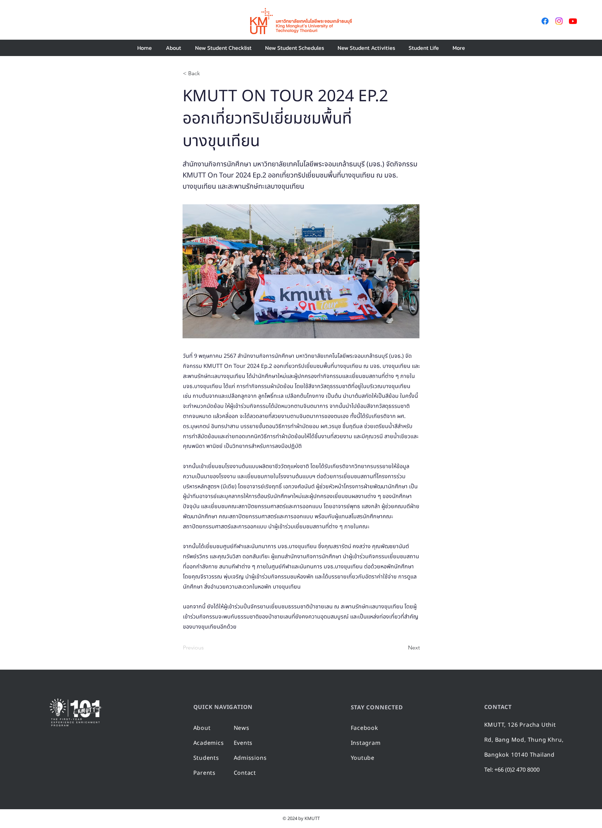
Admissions (250, 758)
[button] (223, 48)
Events (243, 743)
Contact (245, 773)
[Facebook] (545, 21)
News (241, 728)
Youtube (363, 758)
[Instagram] (559, 21)
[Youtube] (573, 21)
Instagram (366, 743)
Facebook (364, 728)
